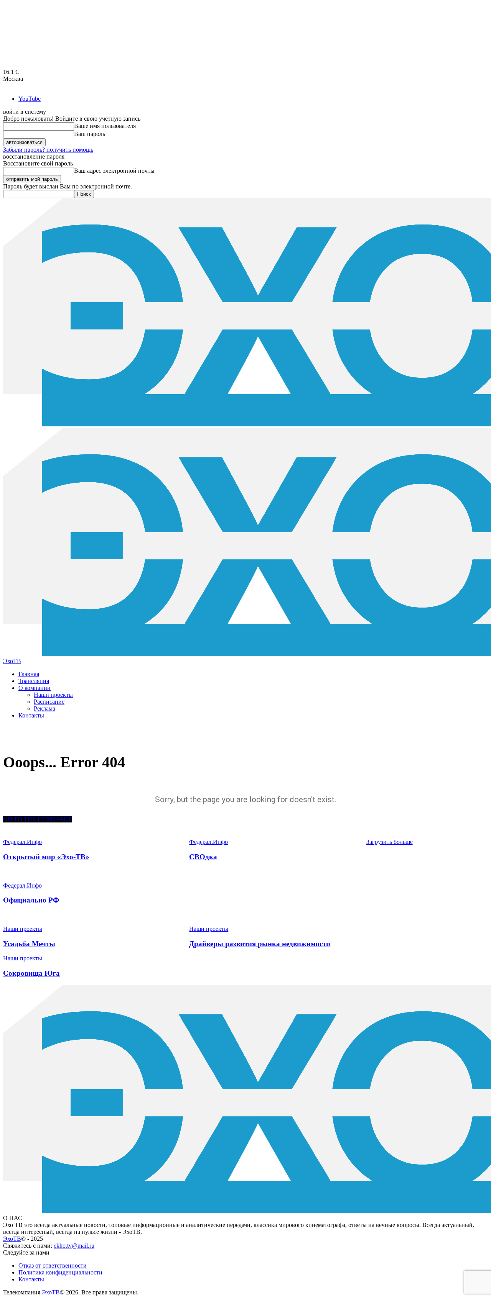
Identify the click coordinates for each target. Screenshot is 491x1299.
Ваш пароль (89, 134)
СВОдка (203, 857)
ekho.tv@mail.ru (74, 1245)
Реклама (44, 708)
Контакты (31, 715)
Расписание (49, 701)
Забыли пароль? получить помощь (48, 149)
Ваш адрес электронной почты (114, 170)
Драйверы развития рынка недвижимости (259, 944)
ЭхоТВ (12, 1238)
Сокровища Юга (31, 973)
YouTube (29, 98)
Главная (28, 674)
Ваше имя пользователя (105, 126)
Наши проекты (53, 694)
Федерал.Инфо (22, 885)
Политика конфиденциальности (60, 1272)
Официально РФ (31, 900)
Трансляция (33, 681)
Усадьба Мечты (29, 944)
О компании (34, 688)
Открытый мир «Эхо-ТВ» (46, 857)
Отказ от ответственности (52, 1265)
